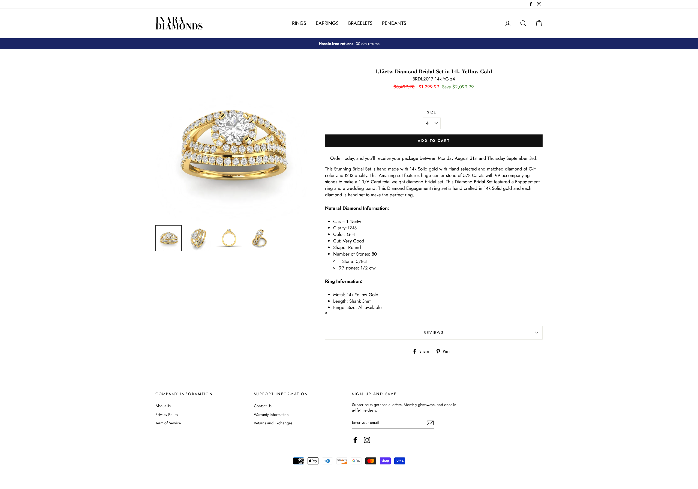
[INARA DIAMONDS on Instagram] (367, 440)
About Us (163, 406)
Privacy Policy (166, 414)
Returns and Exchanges (273, 423)
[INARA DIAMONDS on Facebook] (355, 440)
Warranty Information (271, 414)
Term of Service (168, 423)
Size (432, 112)
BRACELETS (360, 23)
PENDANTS (394, 23)
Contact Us (263, 406)
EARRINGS (327, 23)
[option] (349, 43)
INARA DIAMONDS (179, 23)
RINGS (299, 23)
